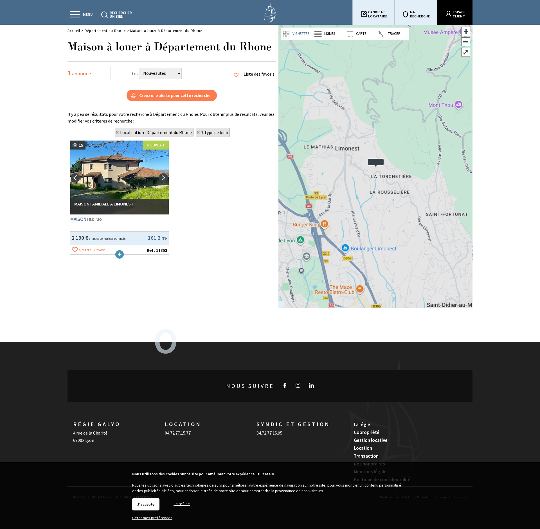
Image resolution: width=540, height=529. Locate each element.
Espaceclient (459, 14)
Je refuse (182, 503)
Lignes (329, 33)
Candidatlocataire (377, 14)
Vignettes (300, 33)
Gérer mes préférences (152, 517)
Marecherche (420, 14)
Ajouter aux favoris (92, 250)
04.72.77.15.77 (178, 433)
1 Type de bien (214, 132)
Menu (88, 14)
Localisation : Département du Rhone (156, 132)
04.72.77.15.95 (269, 433)
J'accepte (145, 504)
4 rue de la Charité (90, 433)
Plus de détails (119, 254)
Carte (360, 33)
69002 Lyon (83, 440)
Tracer (393, 33)
